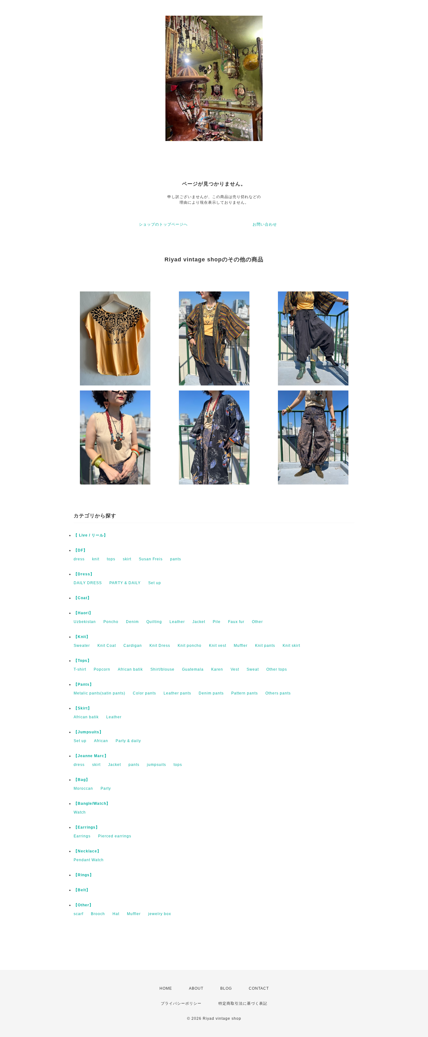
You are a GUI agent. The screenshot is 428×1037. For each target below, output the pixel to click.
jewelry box (159, 914)
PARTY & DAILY (125, 583)
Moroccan (83, 788)
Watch (80, 812)
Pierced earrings (114, 836)
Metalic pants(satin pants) (99, 693)
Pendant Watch (89, 860)
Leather (177, 622)
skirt (127, 559)
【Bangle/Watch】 (92, 803)
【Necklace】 (87, 851)
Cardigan (132, 645)
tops (111, 559)
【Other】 (83, 905)
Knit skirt (291, 645)
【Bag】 (82, 780)
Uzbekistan (85, 622)
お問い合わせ (265, 224)
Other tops (276, 669)
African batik (130, 669)
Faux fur (236, 622)
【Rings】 (84, 875)
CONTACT (259, 988)
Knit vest (217, 645)
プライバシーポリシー (181, 1003)
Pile (217, 622)
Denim (132, 622)
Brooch (98, 914)
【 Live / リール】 (91, 535)
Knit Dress (159, 645)
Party (106, 788)
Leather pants (177, 693)
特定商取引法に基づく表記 (242, 1003)
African (101, 741)
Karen (217, 669)
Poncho (110, 622)
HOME (165, 988)
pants (175, 559)
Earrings (82, 836)
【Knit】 (82, 637)
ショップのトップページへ (163, 224)
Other (257, 622)
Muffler (241, 645)
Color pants (144, 693)
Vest (235, 669)
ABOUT (196, 988)
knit (95, 559)
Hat (115, 914)
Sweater (82, 645)
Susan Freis (151, 559)
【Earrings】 (87, 827)
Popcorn (102, 669)
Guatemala (193, 669)
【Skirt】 (83, 708)
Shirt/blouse (162, 669)
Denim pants (211, 693)
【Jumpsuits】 (88, 732)
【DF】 (80, 550)
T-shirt (80, 669)
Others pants (278, 693)
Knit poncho (189, 645)
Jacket (198, 622)
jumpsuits (156, 764)
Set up (154, 583)
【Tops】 (82, 660)
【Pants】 (84, 684)
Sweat (253, 669)
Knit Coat (106, 645)
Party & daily (128, 741)
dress (79, 559)
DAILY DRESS (88, 583)
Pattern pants (244, 693)
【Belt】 (82, 890)
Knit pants (265, 645)
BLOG (226, 988)
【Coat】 (82, 598)
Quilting (154, 622)
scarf (78, 914)
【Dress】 (84, 574)
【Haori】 (83, 613)
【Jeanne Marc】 (91, 756)
